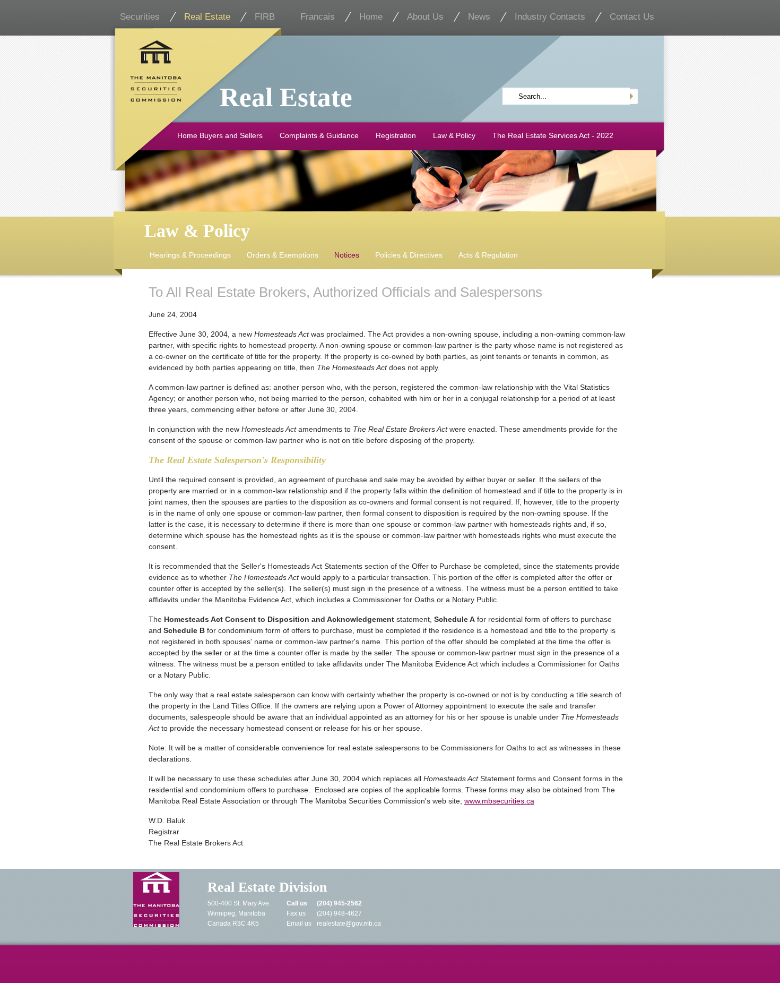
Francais (317, 17)
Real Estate (207, 17)
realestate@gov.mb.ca (349, 923)
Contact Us (632, 17)
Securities (140, 17)
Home (371, 17)
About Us (425, 17)
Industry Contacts (550, 17)
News (479, 17)
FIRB (265, 17)
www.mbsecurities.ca (499, 801)
